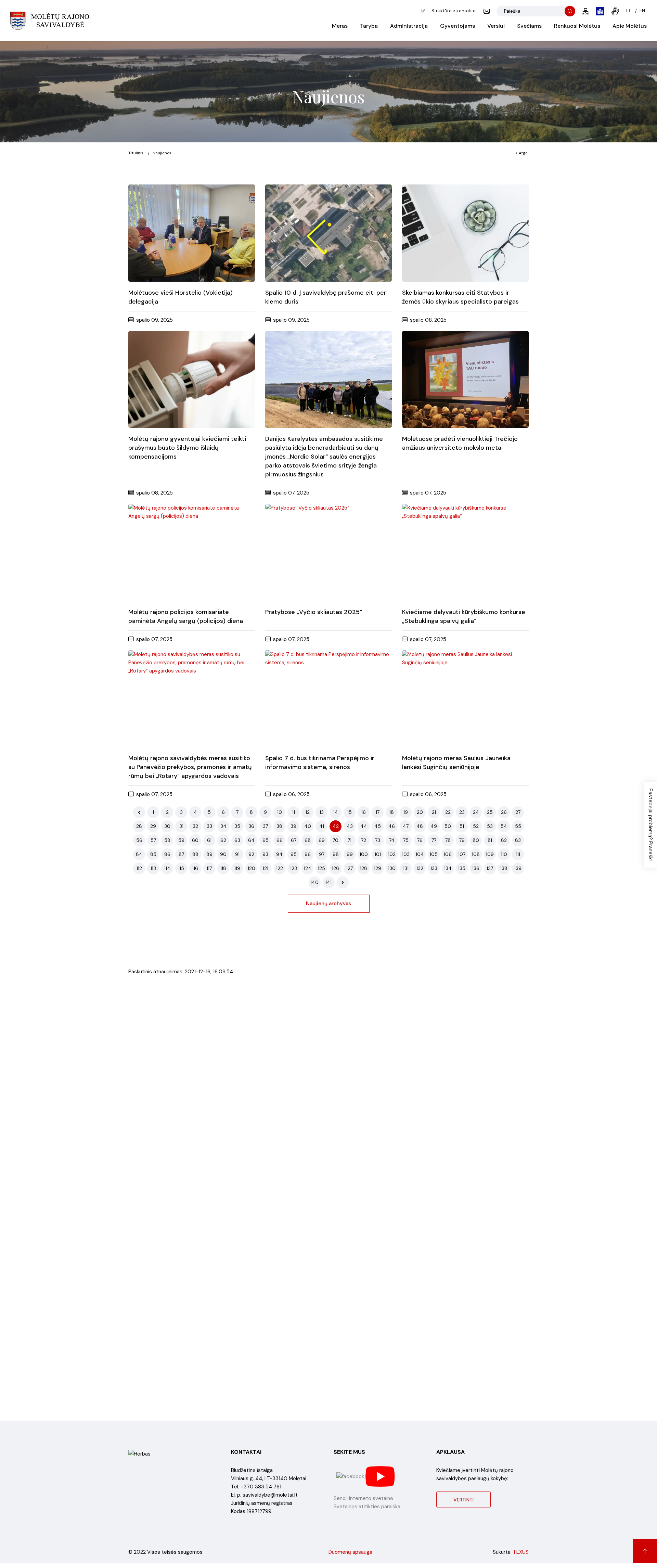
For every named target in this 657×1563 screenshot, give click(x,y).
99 (350, 854)
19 (405, 812)
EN (642, 11)
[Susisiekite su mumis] (487, 11)
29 (153, 826)
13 (322, 812)
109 (490, 854)
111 (518, 854)
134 (448, 868)
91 (237, 854)
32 (195, 826)
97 (321, 854)
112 (139, 868)
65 (265, 840)
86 (167, 854)
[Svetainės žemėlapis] (585, 11)
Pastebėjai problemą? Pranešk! (650, 825)
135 (461, 868)
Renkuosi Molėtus (577, 25)
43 (350, 826)
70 (335, 840)
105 (434, 854)
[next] (343, 882)
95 (294, 854)
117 (209, 868)
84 (139, 854)
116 (195, 868)
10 (279, 812)
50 (448, 826)
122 (279, 868)
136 (475, 868)
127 (349, 868)
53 (490, 826)
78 (448, 840)
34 (223, 826)
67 (293, 840)
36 (251, 826)
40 (307, 826)
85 (153, 854)
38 (279, 826)
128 (363, 868)
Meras (340, 25)
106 (448, 854)
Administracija (409, 25)
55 (518, 826)
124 (307, 868)
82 (504, 840)
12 (308, 812)
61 (209, 840)
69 (322, 840)
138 (503, 868)
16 (363, 812)
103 (406, 854)
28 (139, 826)
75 (406, 840)
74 (392, 840)
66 (279, 840)
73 (377, 840)
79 (462, 840)
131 (406, 868)
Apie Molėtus (630, 25)
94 (279, 854)
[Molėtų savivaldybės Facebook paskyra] (350, 1476)
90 (223, 854)
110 (504, 854)
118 (223, 868)
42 (336, 826)
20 (420, 812)
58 (167, 840)
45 (377, 826)
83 (518, 840)
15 (349, 812)
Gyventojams (457, 25)
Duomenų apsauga (350, 1552)
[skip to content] (422, 11)
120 (251, 868)
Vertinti (463, 1500)
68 (308, 840)
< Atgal (522, 153)
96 (308, 854)
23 (462, 812)
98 (336, 854)
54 (504, 826)
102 (392, 854)
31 (181, 826)
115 (181, 868)
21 (434, 812)
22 (448, 812)
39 (293, 826)
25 (490, 812)
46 (391, 826)
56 (139, 840)
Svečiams (529, 25)
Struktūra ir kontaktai (454, 11)
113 (153, 868)
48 (419, 826)
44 (363, 826)
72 (363, 840)
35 (237, 826)
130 (392, 868)
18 (391, 812)
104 (420, 854)
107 (461, 854)
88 (195, 854)
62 (223, 840)
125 (321, 868)
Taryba (369, 25)
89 (209, 854)
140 (314, 882)
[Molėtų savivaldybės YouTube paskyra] (380, 1476)
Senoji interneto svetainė (363, 1498)
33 (209, 826)
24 (476, 812)
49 (433, 826)
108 (476, 854)
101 (378, 854)
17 (377, 812)
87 (181, 854)
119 (237, 868)
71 (349, 840)
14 (335, 812)
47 (406, 826)
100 (364, 854)
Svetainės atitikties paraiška (367, 1506)
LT (628, 11)
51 (462, 826)
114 (167, 868)
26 (504, 812)
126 (335, 868)
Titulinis (135, 153)
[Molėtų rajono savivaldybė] (49, 20)
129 (377, 868)
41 (321, 826)
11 (293, 812)
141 (328, 882)
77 (433, 840)
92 (251, 854)
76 (420, 840)
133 (433, 868)
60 (195, 840)
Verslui (496, 25)
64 (251, 840)
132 (419, 868)
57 (153, 840)
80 (476, 840)
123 (293, 868)
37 (265, 826)
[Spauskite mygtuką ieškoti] (570, 11)
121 (265, 868)
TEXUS (521, 1552)
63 (237, 840)
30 (167, 826)
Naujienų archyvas (328, 903)
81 (490, 840)
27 (517, 812)
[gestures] (615, 11)
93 (265, 854)
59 (181, 840)
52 (476, 826)
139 (517, 868)
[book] (600, 11)
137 (490, 868)
